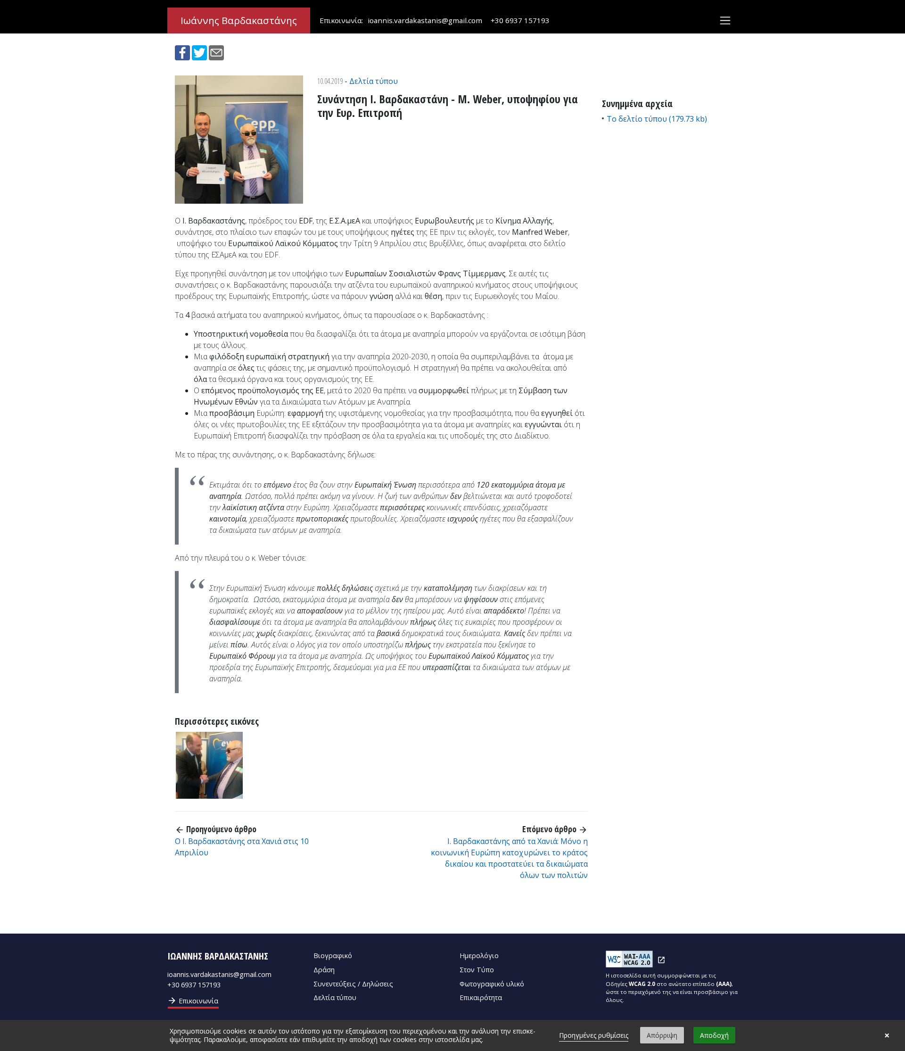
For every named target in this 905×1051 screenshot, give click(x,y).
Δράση (324, 969)
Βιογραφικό (332, 955)
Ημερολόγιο (479, 955)
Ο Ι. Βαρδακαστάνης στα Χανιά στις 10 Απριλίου (242, 847)
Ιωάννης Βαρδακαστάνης (239, 20)
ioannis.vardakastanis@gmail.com (425, 20)
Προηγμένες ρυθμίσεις (593, 1035)
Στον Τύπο (477, 969)
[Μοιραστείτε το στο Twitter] (200, 52)
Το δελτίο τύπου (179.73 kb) (657, 119)
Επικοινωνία (192, 1000)
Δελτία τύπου (373, 81)
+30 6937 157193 (520, 20)
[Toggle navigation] (725, 20)
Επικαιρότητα (481, 997)
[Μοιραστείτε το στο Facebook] (183, 52)
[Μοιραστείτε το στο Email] (216, 52)
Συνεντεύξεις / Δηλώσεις (353, 983)
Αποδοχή (714, 1035)
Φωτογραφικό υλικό (492, 983)
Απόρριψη (662, 1035)
